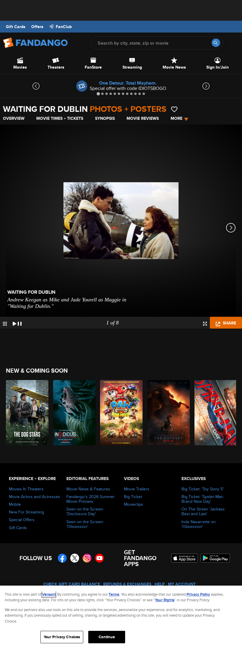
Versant (48, 594)
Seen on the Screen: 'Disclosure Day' (85, 511)
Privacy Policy (198, 594)
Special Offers (22, 520)
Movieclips (133, 504)
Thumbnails (5, 324)
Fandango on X (74, 558)
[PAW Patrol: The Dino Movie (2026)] (120, 412)
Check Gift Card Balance (71, 584)
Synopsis (105, 118)
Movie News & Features (88, 489)
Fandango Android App (215, 558)
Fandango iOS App (184, 558)
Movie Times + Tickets (59, 118)
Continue (107, 637)
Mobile (15, 504)
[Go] (216, 42)
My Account (182, 584)
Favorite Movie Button (174, 109)
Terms (114, 594)
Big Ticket (133, 497)
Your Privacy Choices (62, 637)
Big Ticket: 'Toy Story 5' (203, 489)
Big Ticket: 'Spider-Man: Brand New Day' (203, 499)
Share (229, 323)
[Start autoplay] (17, 323)
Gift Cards (15, 26)
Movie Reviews (143, 118)
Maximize (205, 324)
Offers (37, 26)
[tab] (98, 93)
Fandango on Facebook (62, 558)
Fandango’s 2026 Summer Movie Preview (90, 499)
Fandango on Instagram (87, 558)
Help (160, 584)
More (176, 118)
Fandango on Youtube (99, 558)
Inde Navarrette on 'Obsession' (199, 524)
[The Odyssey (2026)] (167, 412)
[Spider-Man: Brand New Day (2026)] (214, 412)
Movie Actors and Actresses (34, 497)
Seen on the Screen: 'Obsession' (85, 524)
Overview (13, 118)
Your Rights (164, 600)
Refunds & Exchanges (127, 584)
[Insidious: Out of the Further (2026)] (73, 412)
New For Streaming (26, 512)
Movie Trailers (136, 489)
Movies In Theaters (26, 489)
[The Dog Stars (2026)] (26, 412)
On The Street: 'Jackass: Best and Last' (203, 511)
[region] (121, 617)
